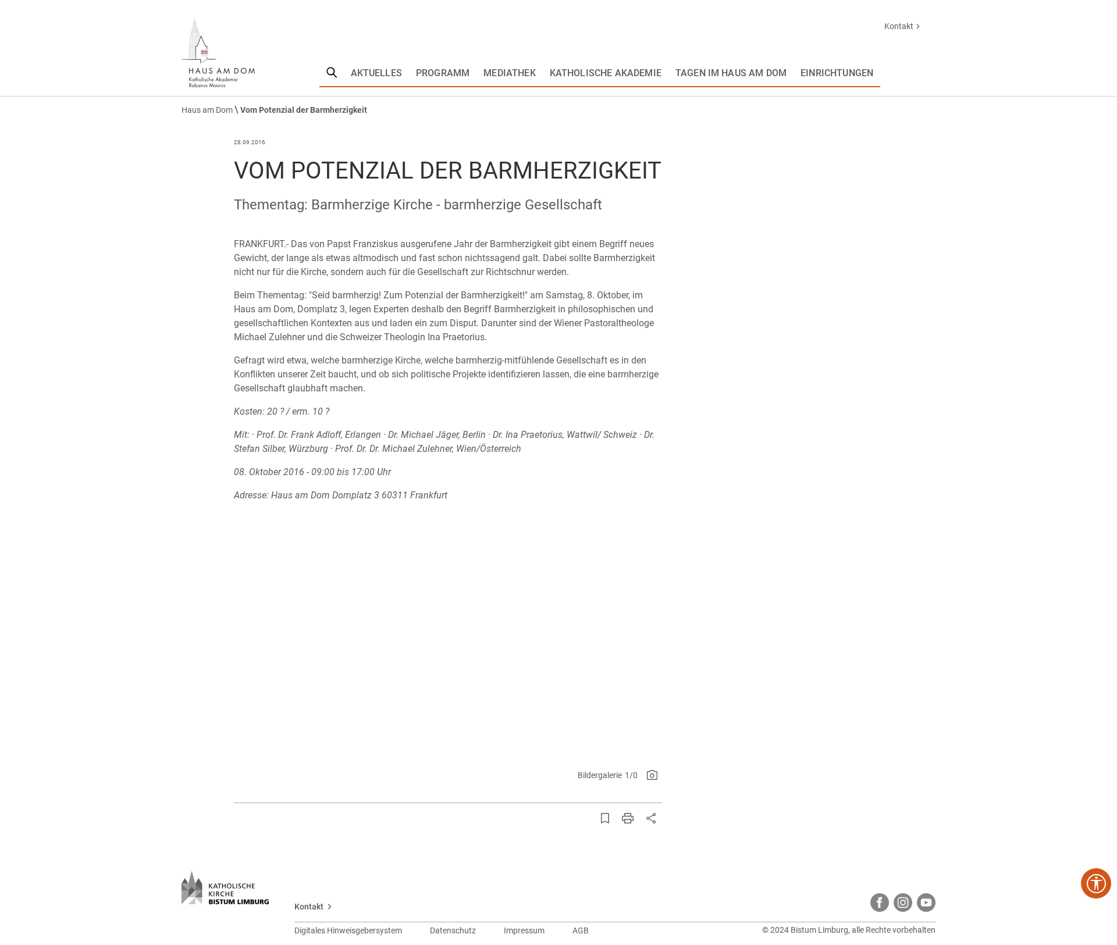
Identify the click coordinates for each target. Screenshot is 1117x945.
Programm (442, 73)
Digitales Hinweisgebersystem (348, 930)
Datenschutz (453, 930)
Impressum (524, 930)
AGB (580, 930)
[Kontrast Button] (1096, 883)
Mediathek (509, 73)
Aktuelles (376, 73)
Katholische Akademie (605, 73)
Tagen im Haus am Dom (731, 73)
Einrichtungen (837, 73)
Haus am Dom (208, 110)
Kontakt (898, 26)
